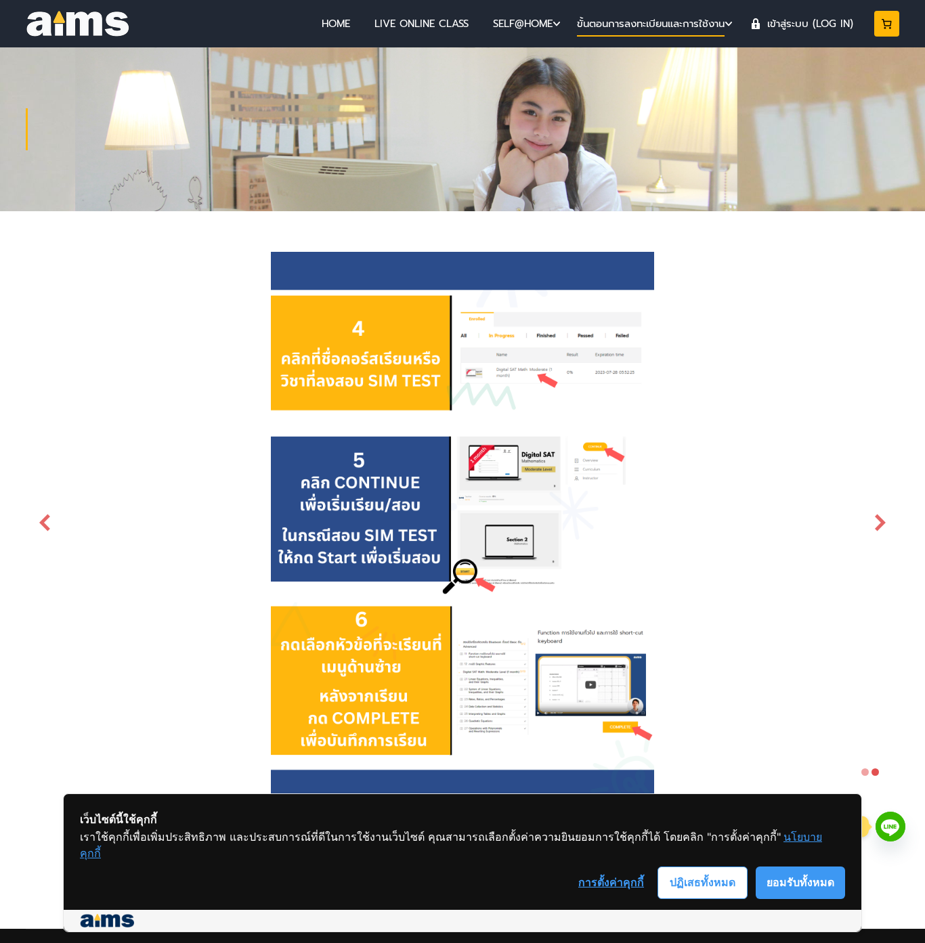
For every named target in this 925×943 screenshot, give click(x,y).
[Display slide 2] (875, 772)
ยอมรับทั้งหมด (800, 882)
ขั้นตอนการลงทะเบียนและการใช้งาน (651, 23)
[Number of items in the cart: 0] (887, 24)
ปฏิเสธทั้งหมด (702, 882)
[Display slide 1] (865, 772)
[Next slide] (880, 523)
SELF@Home (523, 23)
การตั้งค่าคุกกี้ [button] (611, 882)
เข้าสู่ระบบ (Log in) (810, 23)
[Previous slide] (44, 523)
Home (336, 23)
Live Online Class (421, 23)
